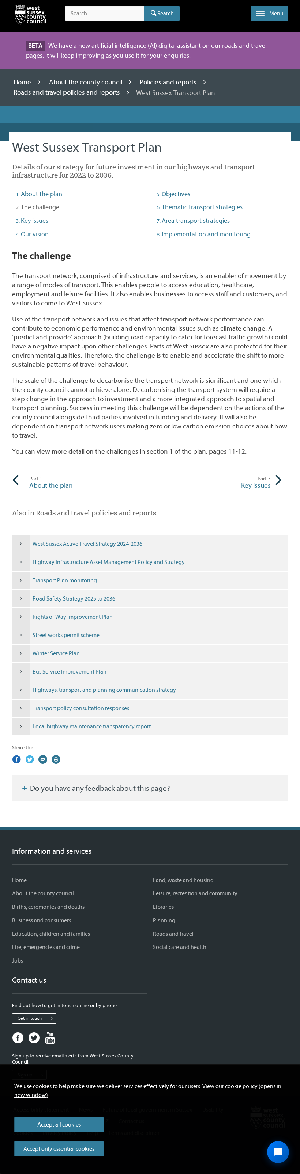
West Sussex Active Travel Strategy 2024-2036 (87, 544)
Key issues (256, 482)
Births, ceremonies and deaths (48, 907)
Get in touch (30, 1018)
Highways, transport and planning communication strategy (104, 690)
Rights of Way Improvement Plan (73, 617)
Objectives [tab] (176, 194)
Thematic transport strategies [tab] (202, 207)
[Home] (30, 16)
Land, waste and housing (183, 880)
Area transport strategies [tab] (196, 221)
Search (165, 13)
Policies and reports (169, 82)
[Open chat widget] (278, 1152)
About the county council (86, 82)
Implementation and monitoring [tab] (206, 234)
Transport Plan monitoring (65, 580)
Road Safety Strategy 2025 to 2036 (74, 598)
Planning (164, 920)
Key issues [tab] (34, 221)
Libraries (163, 907)
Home (23, 82)
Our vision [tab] (35, 234)
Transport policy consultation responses (81, 708)
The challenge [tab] (53, 207)
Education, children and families (51, 934)
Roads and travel (173, 934)
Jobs (17, 960)
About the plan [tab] (41, 194)
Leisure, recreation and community (195, 893)
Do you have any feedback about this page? (99, 788)
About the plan (51, 482)
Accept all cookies (59, 1124)
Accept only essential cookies (58, 1149)
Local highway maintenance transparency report (92, 726)
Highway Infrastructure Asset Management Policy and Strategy (109, 562)
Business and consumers (41, 920)
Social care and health (179, 947)
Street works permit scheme (66, 635)
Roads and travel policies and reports (67, 93)
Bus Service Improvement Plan (69, 671)
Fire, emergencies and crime (46, 947)
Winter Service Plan (56, 653)
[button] (269, 13)
